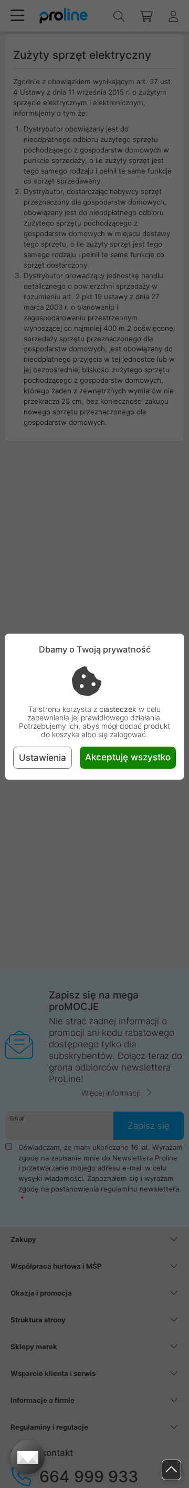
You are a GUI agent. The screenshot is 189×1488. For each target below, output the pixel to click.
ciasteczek (117, 709)
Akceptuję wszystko (128, 757)
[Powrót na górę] (171, 1470)
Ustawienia (42, 757)
